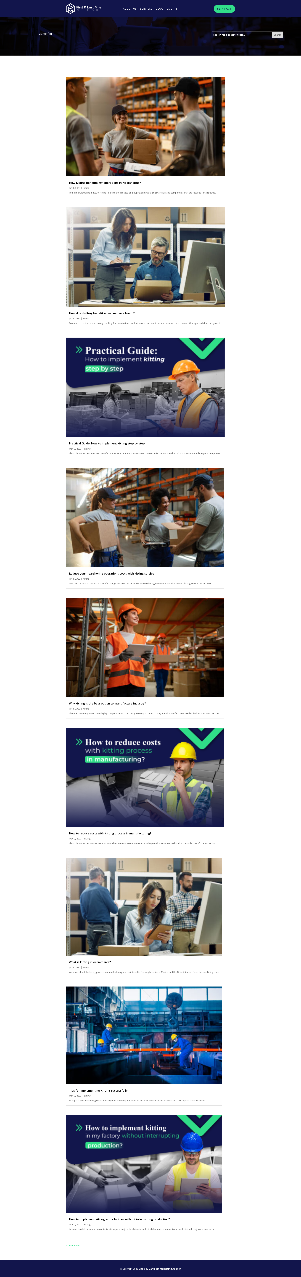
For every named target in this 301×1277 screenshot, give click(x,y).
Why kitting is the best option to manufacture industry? (107, 703)
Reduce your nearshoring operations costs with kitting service (111, 573)
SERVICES (146, 9)
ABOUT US (130, 9)
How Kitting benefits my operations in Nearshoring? (105, 183)
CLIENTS (172, 9)
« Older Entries (73, 1245)
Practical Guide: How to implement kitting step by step (107, 443)
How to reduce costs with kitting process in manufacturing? (110, 833)
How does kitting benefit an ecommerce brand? (102, 313)
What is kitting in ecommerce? (90, 962)
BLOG (159, 9)
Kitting (86, 187)
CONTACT (224, 9)
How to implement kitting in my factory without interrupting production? (119, 1219)
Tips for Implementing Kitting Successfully (98, 1090)
